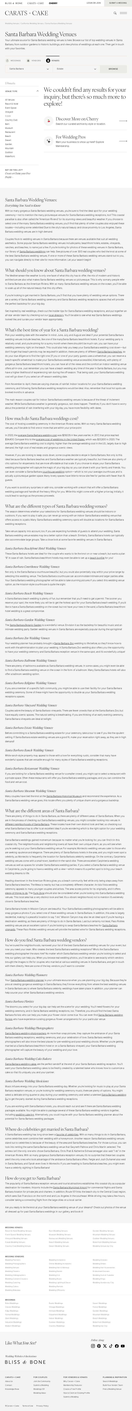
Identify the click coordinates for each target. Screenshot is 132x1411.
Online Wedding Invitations (60, 1264)
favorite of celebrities (67, 1134)
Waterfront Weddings (101, 1322)
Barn (7, 124)
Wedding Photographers (15, 1264)
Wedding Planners (12, 1260)
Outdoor (9, 152)
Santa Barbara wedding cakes (21, 1064)
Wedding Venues (12, 23)
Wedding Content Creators (16, 1279)
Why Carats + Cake (71, 1381)
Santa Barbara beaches (109, 352)
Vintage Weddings (56, 1307)
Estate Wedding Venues (15, 1242)
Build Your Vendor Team (113, 1385)
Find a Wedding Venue (112, 1389)
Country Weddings (57, 1326)
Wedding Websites (12, 1290)
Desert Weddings (100, 1303)
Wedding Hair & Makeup (59, 1267)
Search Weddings (110, 1381)
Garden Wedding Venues (103, 1231)
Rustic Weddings (56, 1303)
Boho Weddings (11, 1303)
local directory (56, 315)
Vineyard (9, 112)
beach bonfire (97, 558)
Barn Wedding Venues (58, 1231)
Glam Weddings (11, 1318)
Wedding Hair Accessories (104, 1267)
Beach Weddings (100, 1318)
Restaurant (10, 132)
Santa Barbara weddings (33, 251)
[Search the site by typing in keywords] (113, 13)
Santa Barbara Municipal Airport (70, 1187)
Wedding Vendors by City (103, 1283)
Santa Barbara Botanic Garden (26, 625)
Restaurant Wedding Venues (61, 1238)
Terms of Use (27, 1406)
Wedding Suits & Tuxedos (103, 1275)
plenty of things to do (16, 893)
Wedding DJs (54, 1275)
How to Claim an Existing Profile (76, 1393)
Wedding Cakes (11, 1286)
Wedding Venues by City (103, 1246)
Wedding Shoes (99, 1264)
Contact (8, 1385)
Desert (8, 140)
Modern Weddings (12, 1326)
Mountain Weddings (101, 1315)
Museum (9, 128)
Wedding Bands (55, 1271)
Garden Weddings (100, 1311)
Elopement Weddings (58, 1315)
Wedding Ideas (39, 1393)
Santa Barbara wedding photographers (25, 1033)
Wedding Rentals (56, 1286)
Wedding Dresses (100, 1260)
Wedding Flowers (12, 1271)
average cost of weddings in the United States (60, 439)
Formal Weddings (12, 1315)
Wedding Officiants (57, 1290)
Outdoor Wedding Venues (103, 1238)
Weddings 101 (39, 1389)
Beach (8, 136)
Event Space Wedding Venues (17, 1235)
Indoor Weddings (56, 1318)
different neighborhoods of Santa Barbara (27, 824)
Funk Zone (38, 893)
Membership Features (72, 1385)
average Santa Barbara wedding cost (37, 435)
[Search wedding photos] (53, 3)
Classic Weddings (12, 1307)
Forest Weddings (100, 1307)
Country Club (11, 120)
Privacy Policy (42, 1406)
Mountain (9, 148)
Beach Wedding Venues (59, 1242)
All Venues (10, 100)
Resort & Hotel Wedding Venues (18, 1231)
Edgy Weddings (11, 1311)
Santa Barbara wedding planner (27, 980)
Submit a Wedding (41, 1385)
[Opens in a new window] (13, 3)
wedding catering (25, 1115)
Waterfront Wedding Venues (104, 1242)
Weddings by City (100, 1326)
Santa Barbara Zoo (64, 643)
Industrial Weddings (13, 1322)
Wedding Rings (99, 1279)
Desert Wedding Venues (59, 1246)
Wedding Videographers (15, 1275)
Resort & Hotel (11, 104)
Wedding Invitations (57, 1260)
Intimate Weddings (56, 1311)
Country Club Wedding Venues (18, 1246)
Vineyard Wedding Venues (16, 1238)
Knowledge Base (12, 1389)
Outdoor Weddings (57, 1322)
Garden (8, 144)
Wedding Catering (12, 1283)
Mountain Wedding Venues (104, 1235)
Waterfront (10, 156)
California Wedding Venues (32, 23)
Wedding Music (55, 1279)
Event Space (10, 108)
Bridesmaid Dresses (101, 1271)
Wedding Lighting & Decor (60, 1283)
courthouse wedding (53, 472)
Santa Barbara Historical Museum (64, 796)
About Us (9, 1381)
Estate (8, 116)
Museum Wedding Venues (60, 1235)
